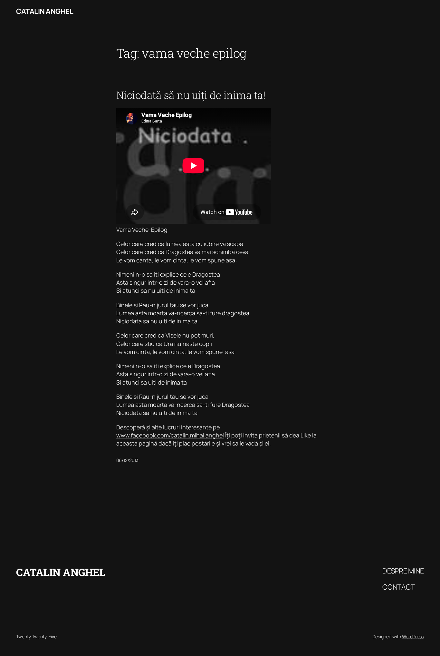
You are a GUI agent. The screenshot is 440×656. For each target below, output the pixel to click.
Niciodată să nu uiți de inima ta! (190, 95)
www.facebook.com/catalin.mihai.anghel (170, 435)
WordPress (413, 636)
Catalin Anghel (44, 11)
